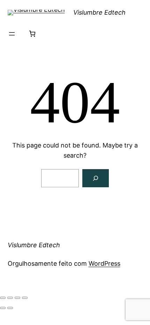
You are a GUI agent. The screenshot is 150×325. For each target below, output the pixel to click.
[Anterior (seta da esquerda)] (3, 308)
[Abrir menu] (12, 34)
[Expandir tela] (10, 298)
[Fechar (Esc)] (25, 298)
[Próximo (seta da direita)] (10, 308)
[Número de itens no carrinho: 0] (32, 33)
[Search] (95, 178)
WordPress (104, 263)
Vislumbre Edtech (99, 12)
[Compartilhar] (17, 298)
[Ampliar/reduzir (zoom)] (3, 298)
